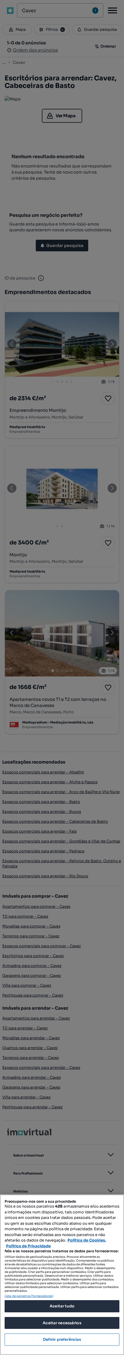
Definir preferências (62, 1339)
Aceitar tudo (62, 1306)
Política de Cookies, (86, 1240)
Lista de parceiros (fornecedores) (29, 1296)
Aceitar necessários (62, 1322)
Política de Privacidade (28, 1246)
